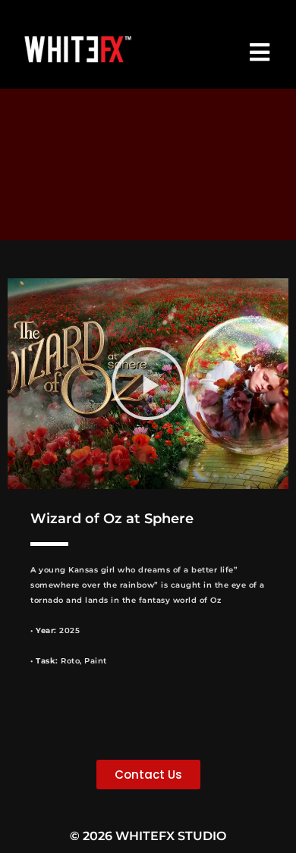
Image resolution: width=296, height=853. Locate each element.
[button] (148, 384)
